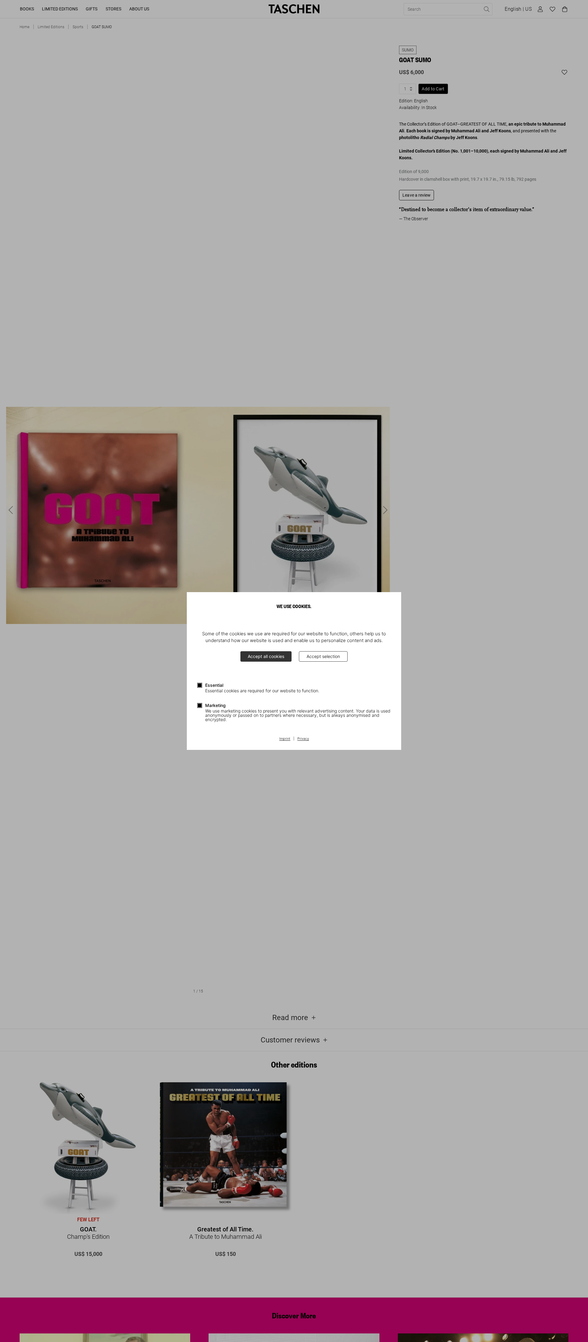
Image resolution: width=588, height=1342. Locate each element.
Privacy (303, 739)
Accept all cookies (266, 656)
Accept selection (323, 656)
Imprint (284, 739)
